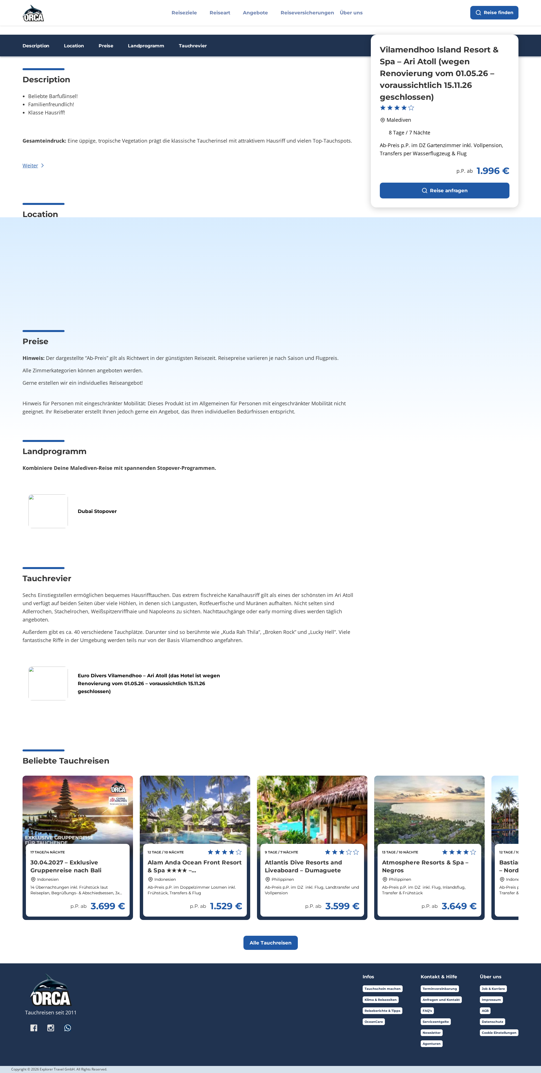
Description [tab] (36, 45)
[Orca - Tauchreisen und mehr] (33, 12)
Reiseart (220, 13)
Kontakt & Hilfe (439, 976)
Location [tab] (74, 45)
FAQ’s (427, 1011)
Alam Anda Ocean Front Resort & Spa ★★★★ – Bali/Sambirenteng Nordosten (195, 870)
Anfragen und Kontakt (441, 1000)
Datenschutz (492, 1022)
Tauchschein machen (383, 989)
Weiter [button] (30, 165)
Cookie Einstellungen (499, 1033)
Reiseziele (184, 13)
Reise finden (498, 12)
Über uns (351, 13)
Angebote (255, 13)
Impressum (491, 1000)
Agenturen (432, 1044)
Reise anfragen (449, 190)
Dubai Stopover (97, 511)
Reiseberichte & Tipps (382, 1011)
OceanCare (374, 1022)
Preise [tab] (106, 45)
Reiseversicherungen (307, 13)
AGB (485, 1011)
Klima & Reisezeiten (381, 1000)
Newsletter (432, 1033)
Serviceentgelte (436, 1022)
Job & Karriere (493, 989)
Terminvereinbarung (440, 989)
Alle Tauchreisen (271, 943)
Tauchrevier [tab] (193, 45)
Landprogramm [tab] (146, 45)
